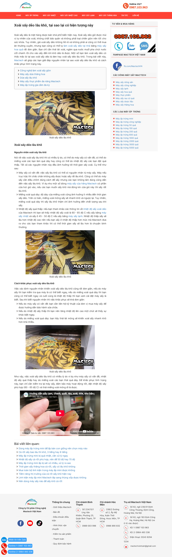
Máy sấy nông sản (124, 82)
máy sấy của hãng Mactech (82, 183)
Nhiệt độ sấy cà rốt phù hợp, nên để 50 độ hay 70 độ (47, 459)
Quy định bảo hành (62, 543)
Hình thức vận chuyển (59, 527)
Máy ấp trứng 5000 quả (127, 147)
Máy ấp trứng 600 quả (126, 134)
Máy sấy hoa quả (124, 92)
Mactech (19, 60)
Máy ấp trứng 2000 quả (127, 141)
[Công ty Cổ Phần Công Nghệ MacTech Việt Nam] (25, 7)
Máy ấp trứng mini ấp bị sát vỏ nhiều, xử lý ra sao (45, 463)
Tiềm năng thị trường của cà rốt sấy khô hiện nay (45, 474)
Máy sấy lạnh (122, 88)
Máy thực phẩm (123, 95)
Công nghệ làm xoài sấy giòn (35, 70)
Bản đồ (56, 512)
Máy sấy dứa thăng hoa (32, 74)
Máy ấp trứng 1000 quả (127, 138)
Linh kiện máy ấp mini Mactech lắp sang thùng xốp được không (52, 477)
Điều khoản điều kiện (60, 519)
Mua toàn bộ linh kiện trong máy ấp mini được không (47, 470)
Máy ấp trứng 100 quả (126, 128)
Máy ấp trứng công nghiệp (128, 122)
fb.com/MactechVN (133, 66)
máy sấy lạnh (75, 216)
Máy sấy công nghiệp (126, 85)
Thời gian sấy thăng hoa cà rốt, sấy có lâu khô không (47, 466)
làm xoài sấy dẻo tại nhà (77, 45)
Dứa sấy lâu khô (28, 77)
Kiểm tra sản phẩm (62, 534)
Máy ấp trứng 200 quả (126, 131)
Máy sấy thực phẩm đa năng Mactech (40, 81)
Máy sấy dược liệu (124, 101)
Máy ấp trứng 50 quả (126, 125)
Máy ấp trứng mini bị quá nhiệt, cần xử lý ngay (43, 455)
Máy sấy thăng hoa (125, 104)
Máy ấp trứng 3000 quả (127, 144)
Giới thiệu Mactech (62, 507)
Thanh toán (58, 539)
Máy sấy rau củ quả (125, 98)
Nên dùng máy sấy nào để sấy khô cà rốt (40, 481)
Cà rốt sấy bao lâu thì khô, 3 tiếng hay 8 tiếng (43, 452)
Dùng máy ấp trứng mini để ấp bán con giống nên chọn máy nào (53, 448)
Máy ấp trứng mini (124, 118)
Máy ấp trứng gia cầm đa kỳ (35, 85)
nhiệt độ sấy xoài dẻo (94, 209)
